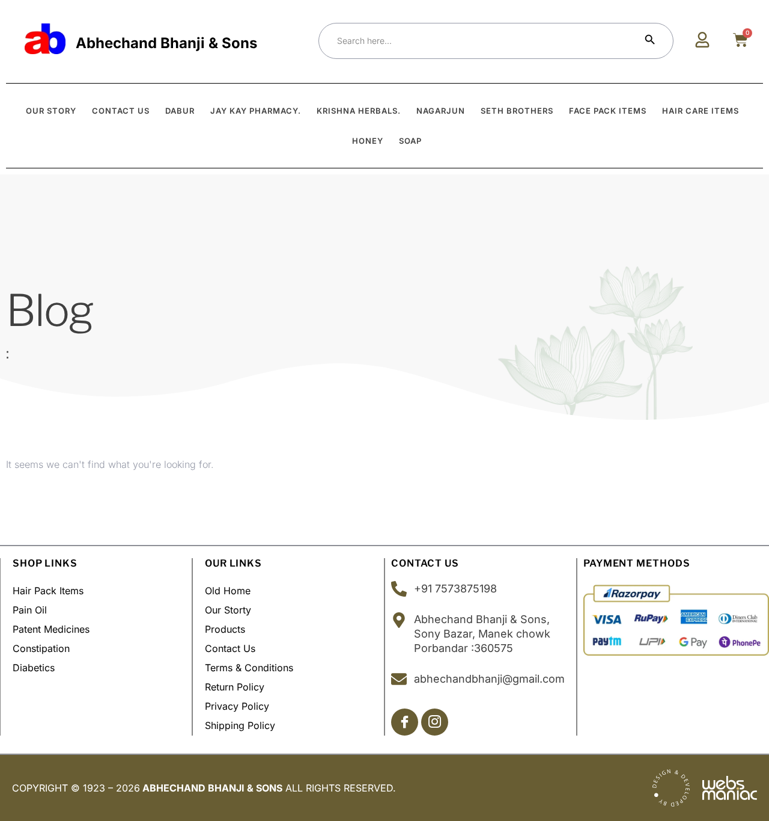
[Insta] (434, 722)
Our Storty (228, 610)
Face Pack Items (607, 110)
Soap (410, 141)
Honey (367, 141)
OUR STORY (51, 110)
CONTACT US (121, 110)
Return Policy (234, 687)
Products (225, 629)
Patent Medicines (51, 629)
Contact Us (230, 648)
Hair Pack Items (48, 591)
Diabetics (34, 668)
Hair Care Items (700, 110)
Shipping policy (240, 725)
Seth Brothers (517, 110)
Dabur (180, 110)
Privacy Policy (237, 706)
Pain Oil (30, 610)
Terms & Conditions (249, 668)
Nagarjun (440, 110)
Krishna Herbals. (359, 110)
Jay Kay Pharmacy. (255, 110)
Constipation (41, 648)
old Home (228, 591)
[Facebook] (404, 722)
